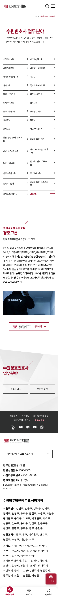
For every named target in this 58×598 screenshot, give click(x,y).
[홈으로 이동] (36, 16)
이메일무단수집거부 (22, 420)
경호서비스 (15, 388)
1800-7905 (24, 470)
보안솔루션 (42, 388)
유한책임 (25, 416)
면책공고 (13, 416)
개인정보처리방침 (40, 416)
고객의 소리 (39, 420)
